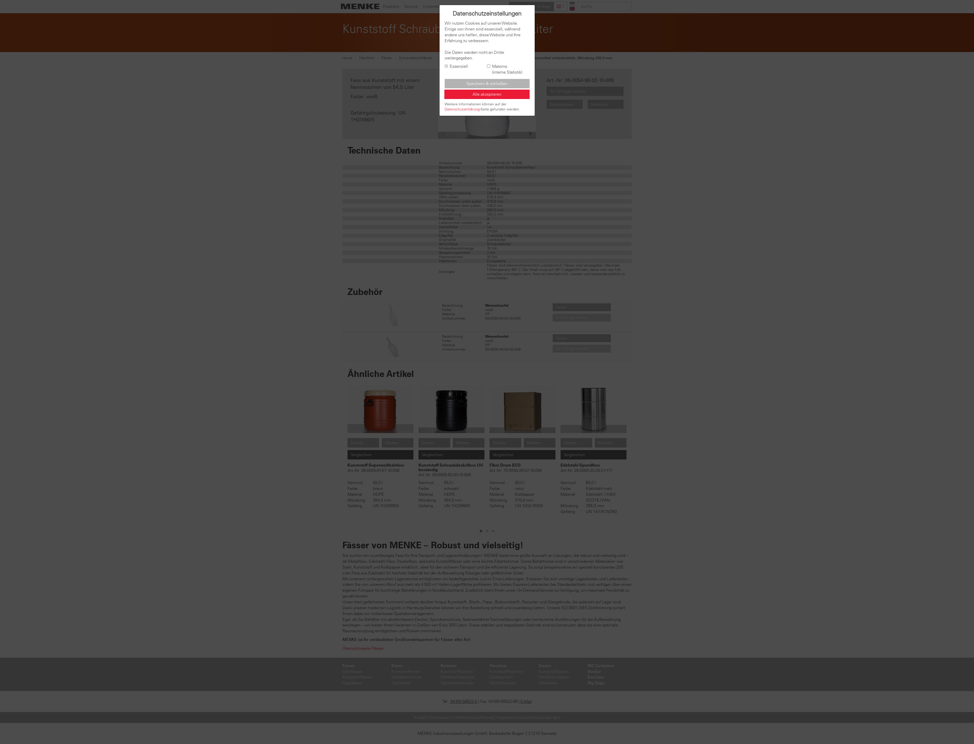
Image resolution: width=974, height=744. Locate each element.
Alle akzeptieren (487, 94)
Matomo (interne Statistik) (507, 69)
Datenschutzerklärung (462, 109)
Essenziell (459, 66)
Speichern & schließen (487, 83)
